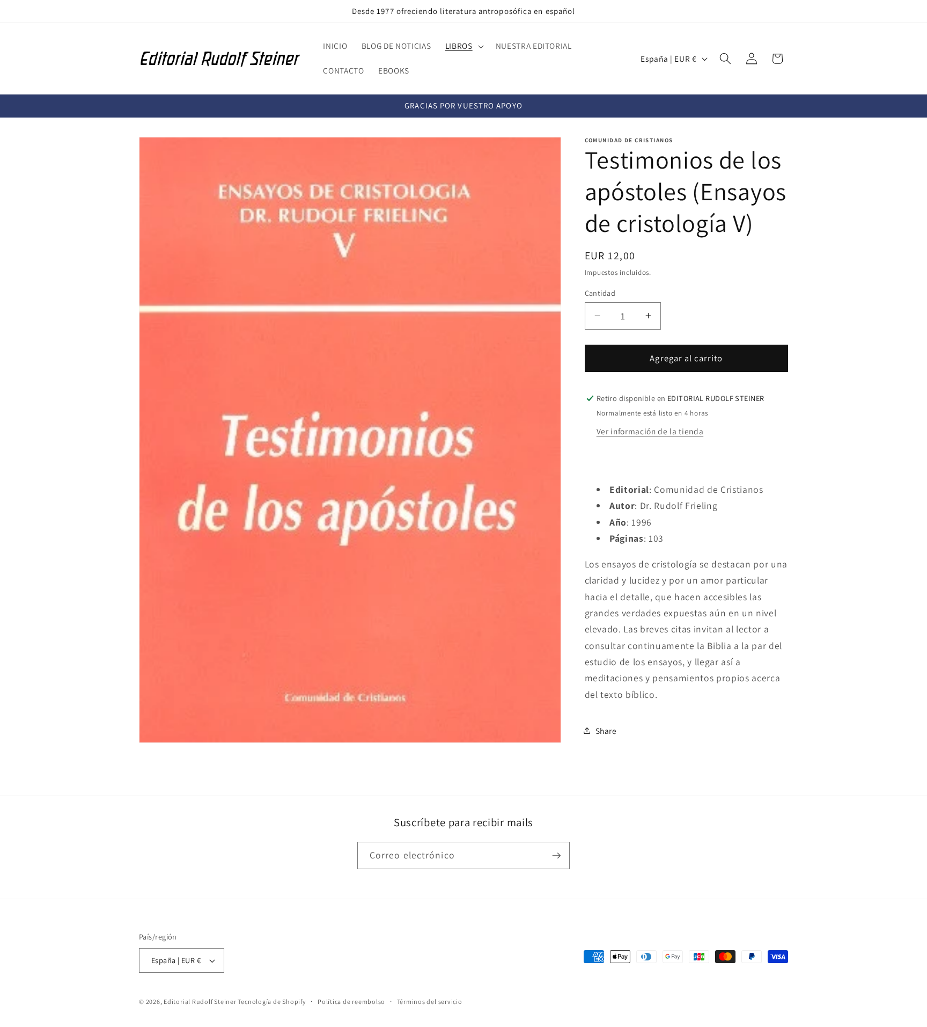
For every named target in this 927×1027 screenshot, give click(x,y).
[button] (463, 46)
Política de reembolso (351, 1001)
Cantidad (600, 292)
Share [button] (606, 730)
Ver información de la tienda (650, 430)
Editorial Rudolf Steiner (201, 1001)
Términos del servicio (429, 1001)
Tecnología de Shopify (272, 1001)
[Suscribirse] (556, 856)
